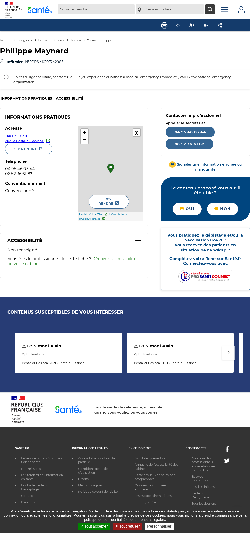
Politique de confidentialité (98, 491)
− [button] (84, 140)
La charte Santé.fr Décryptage (34, 487)
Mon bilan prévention (150, 458)
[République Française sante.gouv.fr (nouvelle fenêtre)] (27, 422)
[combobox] (96, 9)
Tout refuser (129, 526)
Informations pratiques (26, 98)
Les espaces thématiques (153, 496)
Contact (27, 496)
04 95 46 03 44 (190, 132)
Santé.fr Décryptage (200, 495)
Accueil (5, 40)
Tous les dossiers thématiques (204, 505)
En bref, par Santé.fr (149, 502)
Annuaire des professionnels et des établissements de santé (203, 464)
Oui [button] (189, 209)
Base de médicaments (202, 478)
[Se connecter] (241, 10)
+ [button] (84, 132)
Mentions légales (90, 485)
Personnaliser (159, 526)
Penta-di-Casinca (69, 40)
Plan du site (29, 502)
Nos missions (31, 468)
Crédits (83, 479)
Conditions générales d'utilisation (93, 470)
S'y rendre (25, 149)
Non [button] (225, 209)
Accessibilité (69, 98)
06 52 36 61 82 (189, 144)
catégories (24, 40)
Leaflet (83, 214)
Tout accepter (95, 526)
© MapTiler (96, 214)
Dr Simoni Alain (43, 346)
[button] (136, 132)
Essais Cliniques (203, 487)
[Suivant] (228, 353)
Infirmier (44, 40)
